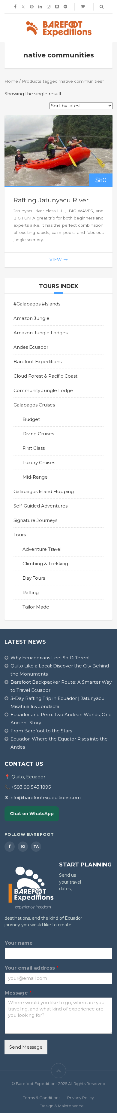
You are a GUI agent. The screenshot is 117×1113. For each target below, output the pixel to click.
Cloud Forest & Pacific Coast (45, 376)
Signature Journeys (35, 520)
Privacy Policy (80, 1097)
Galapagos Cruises (34, 405)
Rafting (30, 592)
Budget (31, 419)
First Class (33, 448)
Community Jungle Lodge (43, 390)
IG (23, 846)
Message (18, 993)
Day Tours (33, 578)
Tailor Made (35, 607)
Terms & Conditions (41, 1097)
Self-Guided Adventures (41, 506)
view (56, 259)
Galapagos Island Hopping (44, 491)
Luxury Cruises (38, 462)
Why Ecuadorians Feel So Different (50, 658)
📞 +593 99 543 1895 (27, 787)
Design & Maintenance (62, 1105)
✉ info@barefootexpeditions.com (42, 797)
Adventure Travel (42, 549)
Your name (19, 943)
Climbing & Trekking (45, 563)
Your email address (31, 968)
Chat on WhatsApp (32, 813)
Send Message (26, 1047)
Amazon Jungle (32, 318)
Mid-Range (35, 477)
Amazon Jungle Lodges (41, 333)
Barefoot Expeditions (38, 361)
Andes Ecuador (31, 347)
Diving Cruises (38, 434)
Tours (20, 535)
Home (11, 81)
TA (36, 846)
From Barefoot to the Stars (41, 731)
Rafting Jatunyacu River (51, 200)
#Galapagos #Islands (37, 304)
